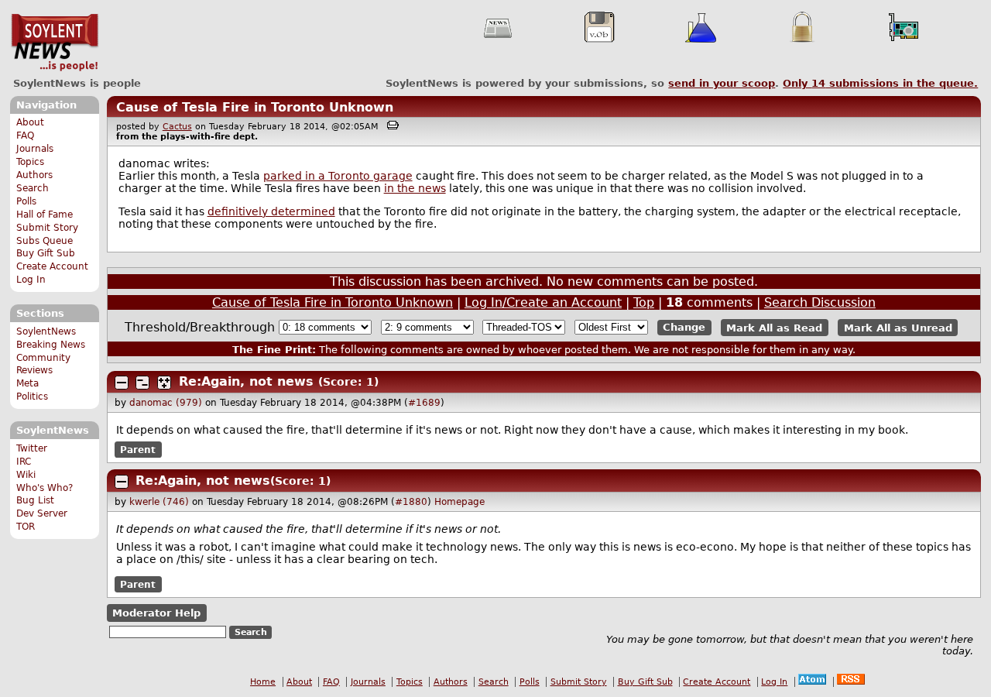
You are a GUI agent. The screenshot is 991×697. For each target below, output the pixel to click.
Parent (138, 450)
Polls (26, 201)
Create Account (52, 266)
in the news (415, 188)
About (30, 122)
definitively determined (271, 211)
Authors (34, 175)
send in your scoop (721, 83)
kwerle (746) (159, 501)
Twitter (31, 448)
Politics (32, 396)
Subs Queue (44, 240)
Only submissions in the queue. (880, 83)
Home (263, 682)
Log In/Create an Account (543, 302)
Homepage (459, 501)
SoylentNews (54, 43)
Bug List (35, 500)
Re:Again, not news (246, 381)
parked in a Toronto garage (338, 176)
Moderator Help (156, 613)
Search (32, 188)
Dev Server (41, 513)
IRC (23, 461)
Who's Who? (44, 487)
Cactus (177, 127)
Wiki (26, 474)
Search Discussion (820, 302)
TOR (25, 526)
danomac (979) (165, 402)
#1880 (411, 501)
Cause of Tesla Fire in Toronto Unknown (254, 107)
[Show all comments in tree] (164, 383)
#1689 (424, 402)
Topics (30, 161)
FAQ (25, 135)
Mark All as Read (774, 327)
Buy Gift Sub (45, 253)
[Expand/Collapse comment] (122, 383)
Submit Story (47, 227)
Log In (31, 279)
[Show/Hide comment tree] (142, 383)
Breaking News (50, 344)
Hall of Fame (44, 214)
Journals (34, 148)
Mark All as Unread (898, 327)
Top (643, 302)
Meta (27, 383)
